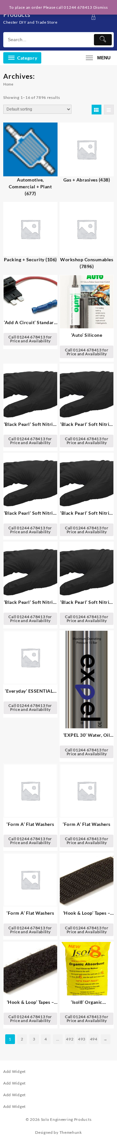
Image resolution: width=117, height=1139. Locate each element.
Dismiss (100, 7)
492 (69, 1039)
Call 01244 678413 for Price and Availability (30, 339)
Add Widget (14, 1071)
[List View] (109, 109)
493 (81, 1039)
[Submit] (103, 39)
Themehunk (70, 1132)
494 (94, 1039)
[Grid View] (96, 109)
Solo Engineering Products (66, 1119)
